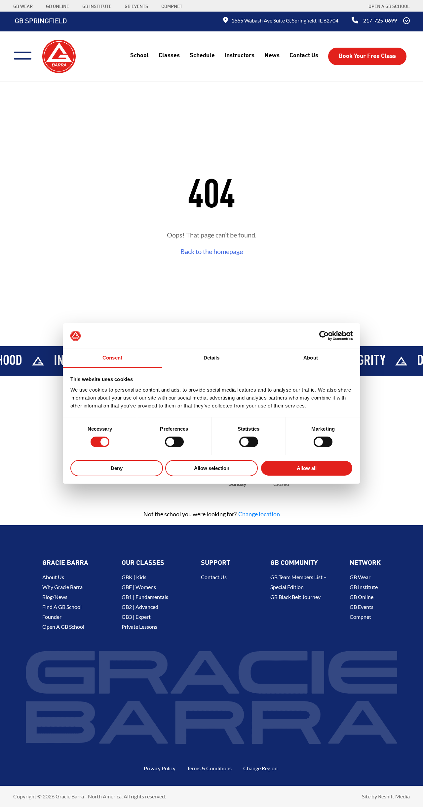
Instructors (239, 56)
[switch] (174, 442)
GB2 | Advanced (140, 607)
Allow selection (211, 468)
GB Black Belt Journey (295, 597)
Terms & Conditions (209, 768)
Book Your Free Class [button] (367, 56)
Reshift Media (394, 796)
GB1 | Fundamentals (145, 597)
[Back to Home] (59, 55)
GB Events (361, 607)
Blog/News (54, 597)
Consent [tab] (112, 358)
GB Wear (360, 577)
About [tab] (310, 358)
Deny (117, 468)
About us (53, 577)
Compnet (360, 617)
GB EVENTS (136, 6)
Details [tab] (212, 358)
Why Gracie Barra (62, 587)
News (272, 56)
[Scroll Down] (406, 21)
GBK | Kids (134, 577)
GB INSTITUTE (96, 6)
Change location (259, 514)
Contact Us (303, 56)
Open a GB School (389, 6)
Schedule (202, 56)
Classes (169, 56)
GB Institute (364, 587)
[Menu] (25, 55)
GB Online (361, 597)
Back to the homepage (211, 251)
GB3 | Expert (136, 617)
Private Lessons (139, 626)
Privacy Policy (159, 768)
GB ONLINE (57, 6)
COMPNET (171, 6)
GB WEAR (23, 6)
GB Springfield (41, 21)
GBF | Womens (139, 587)
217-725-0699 (380, 20)
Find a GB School (62, 607)
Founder (51, 617)
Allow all (307, 468)
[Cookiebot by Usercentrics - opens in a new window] (324, 336)
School (139, 56)
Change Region (260, 768)
